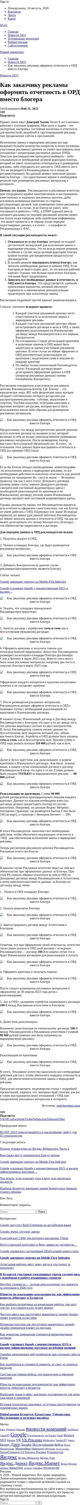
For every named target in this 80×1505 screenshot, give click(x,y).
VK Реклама (32, 1440)
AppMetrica (72, 1429)
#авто (2, 1429)
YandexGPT (61, 1440)
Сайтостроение (18, 45)
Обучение (50, 1448)
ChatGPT (5, 1435)
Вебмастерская (17, 42)
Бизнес (5, 1445)
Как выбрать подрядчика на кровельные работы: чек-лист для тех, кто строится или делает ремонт (38, 1306)
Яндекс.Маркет (44, 1463)
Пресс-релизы (62, 1449)
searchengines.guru (68, 1105)
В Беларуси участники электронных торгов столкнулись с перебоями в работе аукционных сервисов (40, 1276)
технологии (51, 1468)
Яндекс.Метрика (69, 1464)
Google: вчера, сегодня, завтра (20, 1231)
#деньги (11, 1429)
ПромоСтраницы (10, 1452)
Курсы (67, 1445)
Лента (12, 15)
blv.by (4, 25)
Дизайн (26, 1445)
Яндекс (8, 1457)
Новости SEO (17, 35)
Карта (12, 18)
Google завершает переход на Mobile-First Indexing (33, 581)
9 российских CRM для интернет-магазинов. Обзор (34, 1238)
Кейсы (58, 1445)
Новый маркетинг (12, 52)
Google (18, 1434)
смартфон (37, 1468)
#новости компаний (46, 1428)
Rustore (69, 1435)
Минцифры (23, 1448)
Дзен (15, 1444)
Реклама (41, 1452)
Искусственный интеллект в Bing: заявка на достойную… (38, 1244)
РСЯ (22, 1452)
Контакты (14, 11)
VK (18, 1440)
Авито (71, 1440)
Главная (13, 31)
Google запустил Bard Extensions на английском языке (35, 1225)
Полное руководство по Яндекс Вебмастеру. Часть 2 (34, 1148)
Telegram (11, 1440)
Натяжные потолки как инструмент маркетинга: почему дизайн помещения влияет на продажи (37, 1326)
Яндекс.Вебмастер (28, 1457)
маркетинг (16, 1468)
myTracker (50, 1435)
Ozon (60, 1435)
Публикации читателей (23, 38)
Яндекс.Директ (14, 1463)
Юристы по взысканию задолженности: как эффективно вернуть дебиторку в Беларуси (40, 1296)
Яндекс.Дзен (47, 1458)
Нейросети (37, 1448)
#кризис (20, 1429)
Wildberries (49, 1440)
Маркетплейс (7, 1448)
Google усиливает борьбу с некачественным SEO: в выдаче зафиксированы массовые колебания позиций (38, 1346)
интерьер (4, 1468)
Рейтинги (30, 1452)
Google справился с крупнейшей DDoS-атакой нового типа (39, 1251)
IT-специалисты (35, 1435)
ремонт (28, 1468)
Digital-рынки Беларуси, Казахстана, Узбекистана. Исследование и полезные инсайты (35, 1416)
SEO (3, 1440)
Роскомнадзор (55, 1452)
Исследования (43, 1445)
